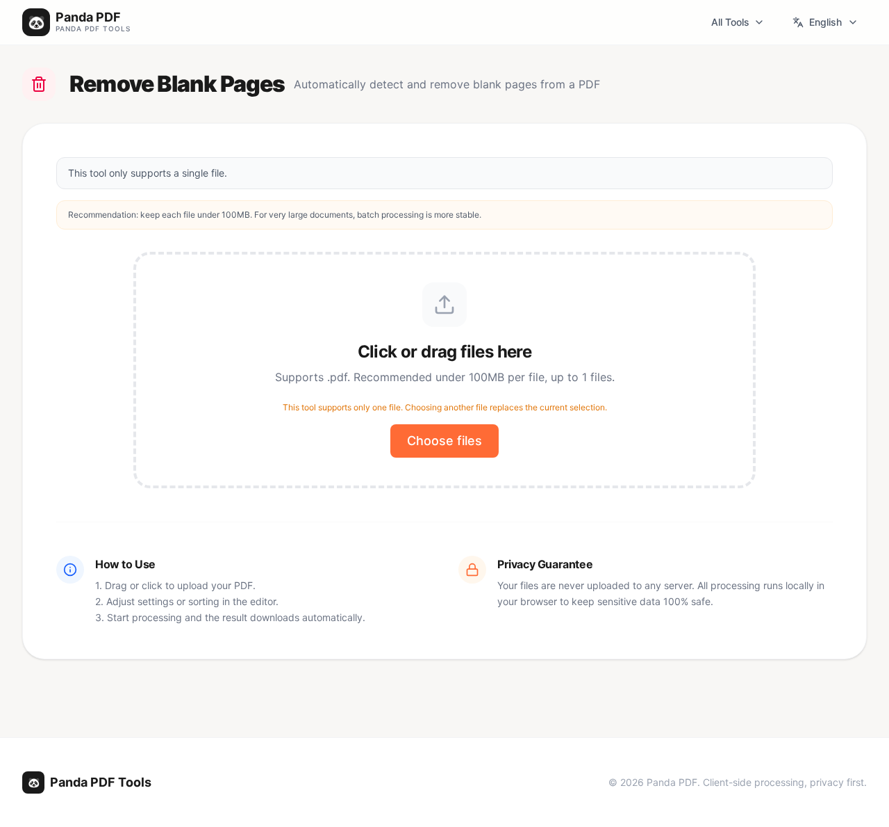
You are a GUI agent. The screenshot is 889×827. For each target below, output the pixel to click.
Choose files (444, 440)
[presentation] (444, 370)
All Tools (730, 22)
